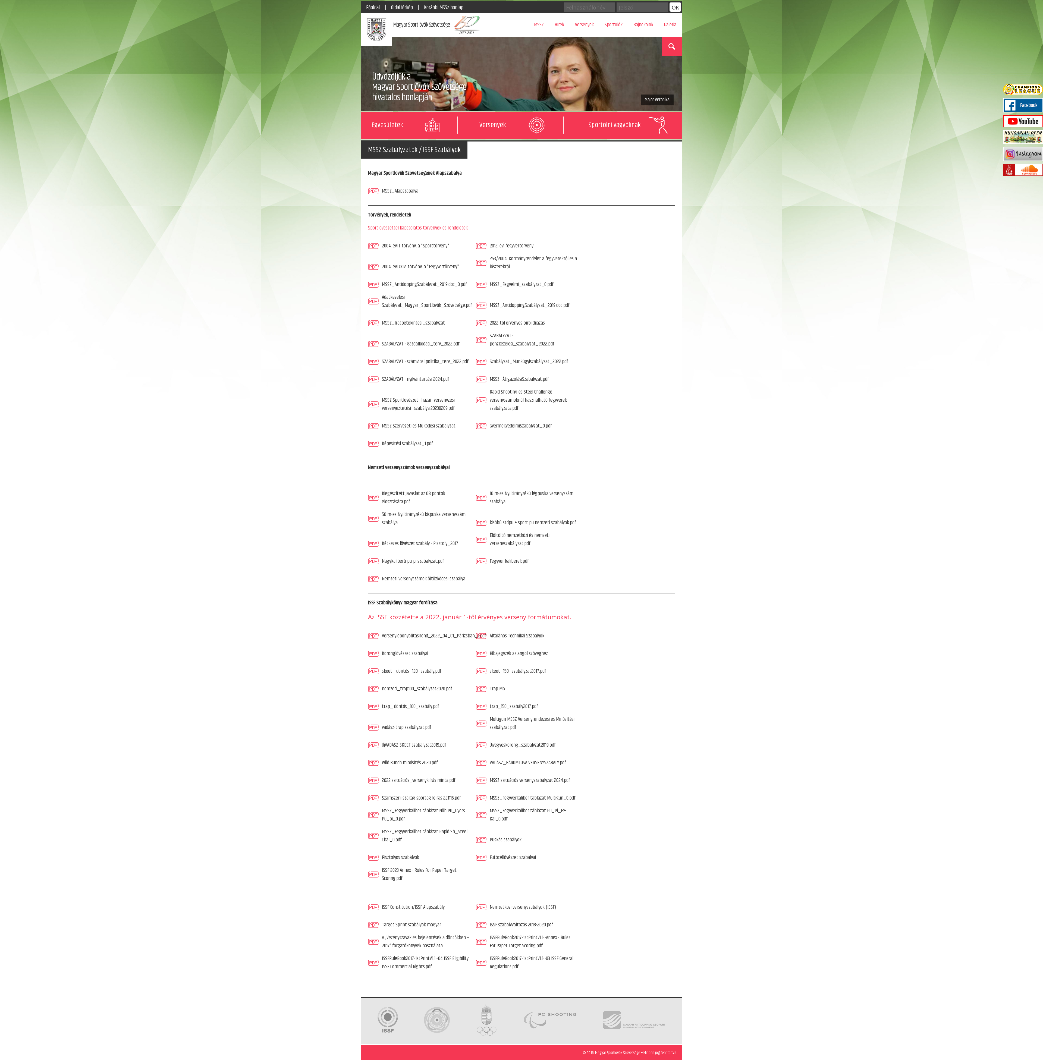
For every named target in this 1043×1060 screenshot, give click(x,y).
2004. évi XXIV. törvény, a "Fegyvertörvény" (420, 267)
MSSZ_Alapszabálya (400, 191)
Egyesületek (387, 125)
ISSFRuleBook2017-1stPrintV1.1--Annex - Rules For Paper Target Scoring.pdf (530, 942)
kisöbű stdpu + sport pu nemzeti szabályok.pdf (533, 523)
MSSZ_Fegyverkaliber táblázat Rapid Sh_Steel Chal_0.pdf (424, 836)
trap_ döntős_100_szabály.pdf (410, 706)
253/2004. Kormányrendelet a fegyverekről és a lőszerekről (533, 263)
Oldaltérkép (402, 7)
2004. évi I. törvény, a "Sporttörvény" (415, 246)
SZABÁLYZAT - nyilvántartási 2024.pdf (415, 379)
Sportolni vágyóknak (615, 125)
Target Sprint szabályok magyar (411, 925)
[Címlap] (376, 30)
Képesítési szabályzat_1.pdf (407, 444)
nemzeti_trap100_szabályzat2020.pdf (417, 689)
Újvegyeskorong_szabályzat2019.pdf (523, 745)
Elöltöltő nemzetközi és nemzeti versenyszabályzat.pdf (519, 539)
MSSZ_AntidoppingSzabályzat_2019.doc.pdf (530, 305)
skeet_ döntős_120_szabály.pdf (411, 671)
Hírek (559, 25)
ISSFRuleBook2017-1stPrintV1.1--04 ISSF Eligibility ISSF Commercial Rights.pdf (425, 963)
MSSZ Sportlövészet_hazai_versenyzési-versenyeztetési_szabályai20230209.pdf (419, 404)
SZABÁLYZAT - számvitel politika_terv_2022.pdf (425, 362)
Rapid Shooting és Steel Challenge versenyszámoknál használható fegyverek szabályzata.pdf (528, 400)
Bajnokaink (643, 25)
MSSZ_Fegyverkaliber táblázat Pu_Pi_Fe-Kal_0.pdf (528, 815)
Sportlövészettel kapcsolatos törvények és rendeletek (418, 228)
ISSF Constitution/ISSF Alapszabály (413, 907)
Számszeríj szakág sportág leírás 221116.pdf (421, 798)
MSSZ (539, 25)
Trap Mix (497, 689)
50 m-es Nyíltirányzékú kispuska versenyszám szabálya (424, 519)
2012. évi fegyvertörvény (511, 246)
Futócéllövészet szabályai (513, 857)
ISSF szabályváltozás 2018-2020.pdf (521, 925)
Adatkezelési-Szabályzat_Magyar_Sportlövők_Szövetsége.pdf (427, 301)
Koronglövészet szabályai (405, 654)
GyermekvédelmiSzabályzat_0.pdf (521, 426)
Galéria (670, 25)
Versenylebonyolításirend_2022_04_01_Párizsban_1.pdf (434, 636)
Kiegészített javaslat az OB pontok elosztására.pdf (413, 498)
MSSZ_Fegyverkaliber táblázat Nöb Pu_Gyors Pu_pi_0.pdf (423, 815)
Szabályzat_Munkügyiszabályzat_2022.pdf (529, 362)
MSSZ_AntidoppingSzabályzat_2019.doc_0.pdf (424, 284)
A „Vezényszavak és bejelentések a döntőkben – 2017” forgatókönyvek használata (425, 942)
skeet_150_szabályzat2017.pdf (518, 671)
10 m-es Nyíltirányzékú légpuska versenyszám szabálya (531, 498)
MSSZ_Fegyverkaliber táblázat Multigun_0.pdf (533, 798)
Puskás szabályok (506, 840)
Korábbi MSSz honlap (443, 7)
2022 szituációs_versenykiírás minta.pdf (418, 780)
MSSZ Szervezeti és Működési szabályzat (418, 426)
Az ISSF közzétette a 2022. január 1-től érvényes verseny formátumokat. (469, 617)
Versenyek (584, 25)
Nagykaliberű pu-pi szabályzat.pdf (413, 561)
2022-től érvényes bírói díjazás (517, 323)
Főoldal (373, 7)
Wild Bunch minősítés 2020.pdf (410, 763)
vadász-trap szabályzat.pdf (406, 727)
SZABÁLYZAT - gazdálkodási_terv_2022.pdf (421, 344)
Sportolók (614, 25)
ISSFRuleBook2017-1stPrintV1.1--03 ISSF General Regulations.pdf (531, 963)
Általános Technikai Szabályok (517, 636)
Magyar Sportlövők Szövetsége (421, 25)
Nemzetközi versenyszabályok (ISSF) (523, 907)
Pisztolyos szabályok (400, 857)
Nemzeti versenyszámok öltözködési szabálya (423, 579)
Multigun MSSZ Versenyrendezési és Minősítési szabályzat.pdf (532, 723)
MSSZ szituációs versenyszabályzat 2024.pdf (530, 780)
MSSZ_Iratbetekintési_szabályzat (413, 323)
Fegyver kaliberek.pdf (509, 561)
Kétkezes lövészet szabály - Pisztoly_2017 (420, 544)
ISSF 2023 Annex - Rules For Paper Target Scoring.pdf (419, 874)
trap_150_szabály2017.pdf (514, 706)
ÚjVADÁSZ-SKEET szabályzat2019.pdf (414, 745)
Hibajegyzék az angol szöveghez (519, 654)
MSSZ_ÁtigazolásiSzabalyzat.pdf (519, 379)
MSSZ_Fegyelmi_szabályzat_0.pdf (522, 284)
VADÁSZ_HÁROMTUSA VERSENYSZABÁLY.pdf (528, 763)
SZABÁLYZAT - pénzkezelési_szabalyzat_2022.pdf (522, 340)
